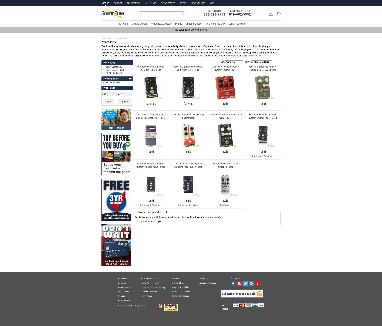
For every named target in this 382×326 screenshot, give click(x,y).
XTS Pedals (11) (113, 82)
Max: (120, 94)
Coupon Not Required (180, 296)
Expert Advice (146, 296)
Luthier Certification (149, 291)
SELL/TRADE (150, 3)
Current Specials (236, 23)
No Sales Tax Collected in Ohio (191, 29)
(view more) (255, 55)
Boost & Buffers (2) (114, 67)
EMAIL (112, 128)
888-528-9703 (214, 14)
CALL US (120, 128)
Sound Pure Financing (150, 283)
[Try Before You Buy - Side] (116, 154)
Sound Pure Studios (126, 291)
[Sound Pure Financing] (116, 245)
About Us (122, 283)
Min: (104, 94)
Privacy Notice (204, 278)
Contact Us (122, 278)
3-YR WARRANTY (168, 3)
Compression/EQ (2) (115, 70)
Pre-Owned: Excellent (262, 156)
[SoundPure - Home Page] (112, 17)
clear (130, 78)
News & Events (124, 287)
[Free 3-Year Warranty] (116, 200)
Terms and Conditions (207, 283)
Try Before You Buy (215, 23)
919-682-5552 (240, 14)
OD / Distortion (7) (114, 73)
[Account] (271, 14)
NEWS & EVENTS (198, 3)
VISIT (212, 3)
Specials (175, 278)
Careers (121, 296)
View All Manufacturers (181, 291)
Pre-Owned (225, 205)
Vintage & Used (194, 23)
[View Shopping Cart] (279, 14)
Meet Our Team (124, 300)
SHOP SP (105, 3)
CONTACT (118, 3)
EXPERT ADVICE (133, 3)
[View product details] (151, 99)
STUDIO (183, 3)
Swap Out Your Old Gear (181, 287)
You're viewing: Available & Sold (152, 212)
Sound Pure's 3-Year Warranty (153, 287)
